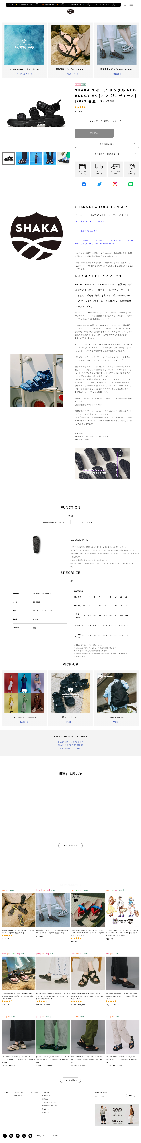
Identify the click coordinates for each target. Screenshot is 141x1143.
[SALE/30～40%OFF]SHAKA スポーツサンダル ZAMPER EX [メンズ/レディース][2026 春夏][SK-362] (121, 1059)
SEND (130, 1095)
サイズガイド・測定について (103, 121)
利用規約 (45, 1099)
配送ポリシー (46, 1112)
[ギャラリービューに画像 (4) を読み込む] (50, 158)
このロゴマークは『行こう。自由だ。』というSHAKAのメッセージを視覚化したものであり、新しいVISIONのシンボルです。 (104, 242)
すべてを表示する (70, 845)
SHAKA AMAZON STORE (70, 748)
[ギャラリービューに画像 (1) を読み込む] (8, 158)
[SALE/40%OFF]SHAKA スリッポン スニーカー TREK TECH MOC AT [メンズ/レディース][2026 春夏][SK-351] (18, 1059)
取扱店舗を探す (107, 144)
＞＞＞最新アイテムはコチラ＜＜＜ (90, 221)
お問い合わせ (18, 1096)
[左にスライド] (4, 158)
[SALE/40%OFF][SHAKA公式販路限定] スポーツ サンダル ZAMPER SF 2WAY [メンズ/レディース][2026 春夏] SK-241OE (88, 996)
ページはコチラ (22, 74)
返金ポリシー (46, 1109)
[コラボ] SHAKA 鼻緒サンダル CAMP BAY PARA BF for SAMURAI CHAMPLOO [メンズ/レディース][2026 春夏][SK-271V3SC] (88, 933)
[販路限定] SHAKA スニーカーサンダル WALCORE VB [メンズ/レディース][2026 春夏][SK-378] (52, 932)
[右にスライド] (68, 158)
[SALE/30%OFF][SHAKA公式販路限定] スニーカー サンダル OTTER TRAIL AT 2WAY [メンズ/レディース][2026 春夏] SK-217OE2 (53, 996)
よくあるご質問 (18, 1092)
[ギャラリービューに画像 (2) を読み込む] (22, 158)
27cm (132, 130)
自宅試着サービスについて (107, 154)
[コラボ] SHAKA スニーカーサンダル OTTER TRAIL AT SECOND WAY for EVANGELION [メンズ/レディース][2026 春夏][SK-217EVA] (122, 933)
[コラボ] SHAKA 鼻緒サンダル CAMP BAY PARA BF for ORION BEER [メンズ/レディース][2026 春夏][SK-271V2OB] (18, 996)
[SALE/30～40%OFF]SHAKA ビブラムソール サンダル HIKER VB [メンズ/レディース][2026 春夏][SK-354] (52, 1059)
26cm (121, 130)
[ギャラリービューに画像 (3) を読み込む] (36, 158)
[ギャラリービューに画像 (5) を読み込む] (63, 158)
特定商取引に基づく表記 (50, 1105)
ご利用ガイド (46, 1092)
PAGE (22, 722)
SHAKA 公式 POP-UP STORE (70, 745)
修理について (46, 1096)
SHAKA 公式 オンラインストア (70, 742)
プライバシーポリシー (49, 1102)
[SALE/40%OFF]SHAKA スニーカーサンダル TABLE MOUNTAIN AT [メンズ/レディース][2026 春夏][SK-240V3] (122, 996)
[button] (80, 107)
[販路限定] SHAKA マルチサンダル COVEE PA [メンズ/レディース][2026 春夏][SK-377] (18, 932)
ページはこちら (69, 74)
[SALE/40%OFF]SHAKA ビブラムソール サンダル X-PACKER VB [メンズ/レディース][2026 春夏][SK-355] (87, 1059)
